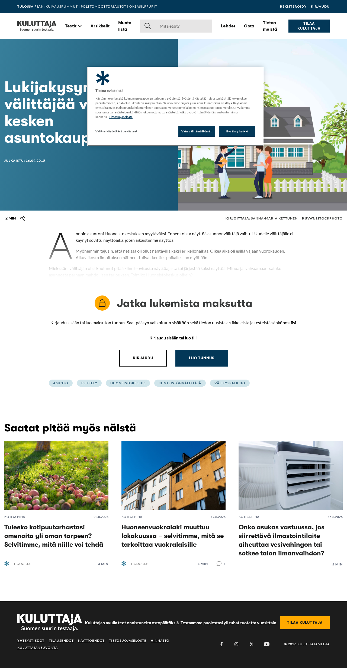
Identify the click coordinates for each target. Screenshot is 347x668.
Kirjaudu (320, 6)
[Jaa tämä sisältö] (22, 218)
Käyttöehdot (91, 640)
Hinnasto (160, 640)
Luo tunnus (201, 358)
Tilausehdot (61, 640)
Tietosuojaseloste (127, 640)
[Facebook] (221, 644)
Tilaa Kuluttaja (308, 25)
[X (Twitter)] (251, 644)
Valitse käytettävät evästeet (116, 131)
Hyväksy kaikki (237, 131)
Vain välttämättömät (196, 131)
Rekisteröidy (293, 6)
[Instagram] (236, 644)
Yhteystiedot (30, 640)
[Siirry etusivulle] (36, 26)
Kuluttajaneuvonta (37, 647)
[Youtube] (266, 644)
